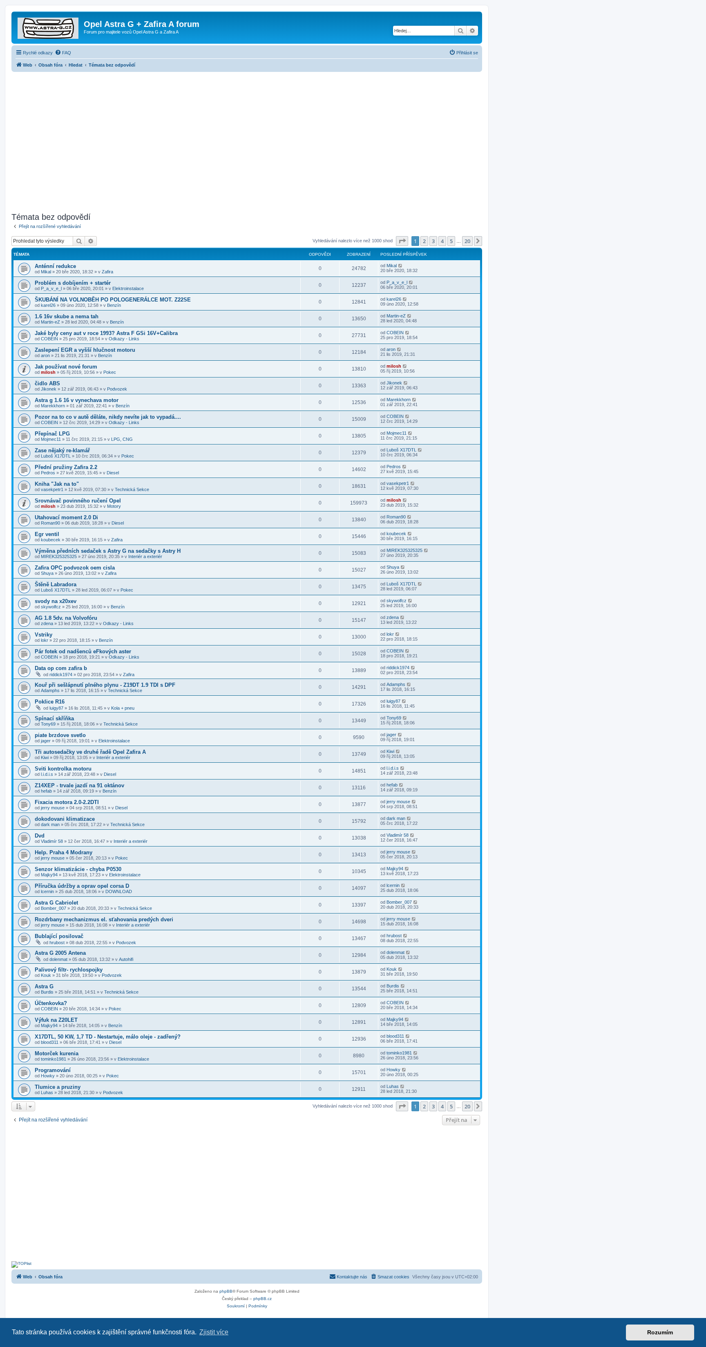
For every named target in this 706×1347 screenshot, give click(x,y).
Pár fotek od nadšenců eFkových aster (83, 651)
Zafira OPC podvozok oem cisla (75, 568)
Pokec (109, 372)
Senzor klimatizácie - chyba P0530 (78, 869)
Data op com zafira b (61, 668)
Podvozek (117, 388)
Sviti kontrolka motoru (63, 769)
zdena (47, 623)
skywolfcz (51, 606)
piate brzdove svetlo (60, 735)
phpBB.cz (262, 1298)
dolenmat (58, 959)
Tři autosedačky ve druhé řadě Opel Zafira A (90, 752)
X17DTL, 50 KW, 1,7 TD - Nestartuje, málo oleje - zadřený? (108, 1037)
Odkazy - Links (124, 338)
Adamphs (50, 690)
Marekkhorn (53, 405)
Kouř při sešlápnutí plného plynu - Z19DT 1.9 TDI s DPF (105, 685)
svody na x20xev (55, 601)
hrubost (57, 942)
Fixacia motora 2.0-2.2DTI (67, 802)
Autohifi (126, 959)
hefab (46, 791)
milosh (48, 372)
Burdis (47, 992)
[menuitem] (63, 53)
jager (46, 740)
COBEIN (49, 338)
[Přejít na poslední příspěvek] (400, 265)
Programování (53, 1070)
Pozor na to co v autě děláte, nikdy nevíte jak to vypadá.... (108, 417)
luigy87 (56, 708)
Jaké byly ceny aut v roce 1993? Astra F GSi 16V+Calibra (106, 333)
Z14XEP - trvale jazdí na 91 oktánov (79, 785)
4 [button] (442, 241)
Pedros (48, 472)
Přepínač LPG (52, 434)
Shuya (47, 573)
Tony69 (48, 724)
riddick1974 (60, 674)
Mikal (46, 271)
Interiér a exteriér (145, 556)
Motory (114, 506)
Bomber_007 (53, 908)
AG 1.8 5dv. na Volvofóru (66, 618)
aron (45, 355)
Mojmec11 (51, 439)
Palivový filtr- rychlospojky (69, 970)
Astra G (44, 986)
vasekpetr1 (52, 489)
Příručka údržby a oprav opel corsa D (82, 886)
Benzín (114, 305)
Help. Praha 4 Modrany (63, 852)
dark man (50, 824)
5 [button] (451, 241)
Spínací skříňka (54, 718)
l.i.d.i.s (47, 774)
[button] (402, 241)
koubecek (50, 539)
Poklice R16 (50, 702)
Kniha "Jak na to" (57, 484)
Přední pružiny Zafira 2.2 (66, 467)
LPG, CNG (122, 439)
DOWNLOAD (118, 891)
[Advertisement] (246, 140)
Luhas (47, 1092)
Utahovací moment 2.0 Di (66, 517)
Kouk (46, 975)
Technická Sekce (132, 489)
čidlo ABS (47, 383)
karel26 (48, 305)
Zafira (107, 271)
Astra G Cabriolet (56, 903)
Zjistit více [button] (213, 1332)
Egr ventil (47, 534)
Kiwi (45, 757)
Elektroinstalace (128, 288)
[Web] (48, 26)
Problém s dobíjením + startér (73, 283)
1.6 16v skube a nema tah (66, 316)
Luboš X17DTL (56, 455)
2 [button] (424, 241)
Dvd (40, 836)
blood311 (49, 1042)
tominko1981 (53, 1059)
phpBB (225, 1291)
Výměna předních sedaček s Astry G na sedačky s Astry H (108, 551)
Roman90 (50, 522)
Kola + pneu (122, 708)
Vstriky (43, 635)
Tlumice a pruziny (57, 1087)
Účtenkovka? (51, 1003)
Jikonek (48, 388)
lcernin (47, 891)
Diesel (113, 472)
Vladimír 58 (52, 841)
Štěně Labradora (55, 584)
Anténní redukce (55, 266)
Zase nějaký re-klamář (62, 450)
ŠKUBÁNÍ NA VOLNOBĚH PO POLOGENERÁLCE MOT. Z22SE (113, 300)
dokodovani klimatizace (65, 819)
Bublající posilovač (59, 936)
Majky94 (49, 874)
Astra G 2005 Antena (60, 953)
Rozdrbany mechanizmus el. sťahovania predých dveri (104, 919)
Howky (48, 1075)
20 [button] (467, 241)
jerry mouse (53, 807)
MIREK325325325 (59, 556)
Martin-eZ (50, 321)
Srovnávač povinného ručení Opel (78, 501)
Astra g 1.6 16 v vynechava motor (76, 400)
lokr (44, 640)
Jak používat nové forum (66, 367)
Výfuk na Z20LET (56, 1020)
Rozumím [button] (660, 1332)
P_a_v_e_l (51, 288)
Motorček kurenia (56, 1053)
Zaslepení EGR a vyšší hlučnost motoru (85, 350)
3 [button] (433, 241)
